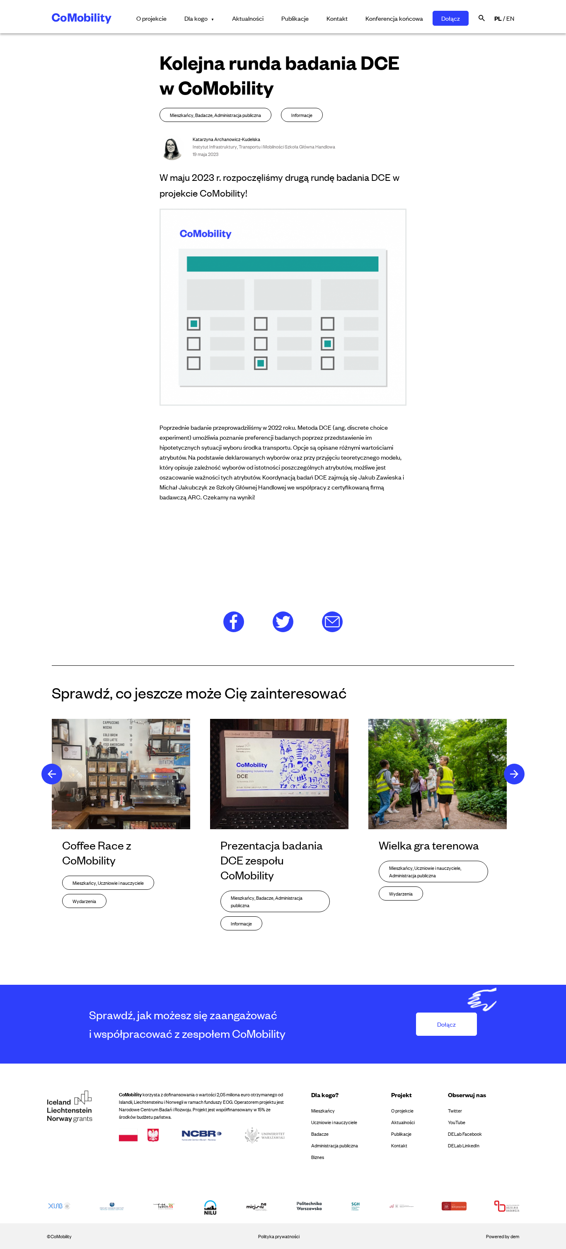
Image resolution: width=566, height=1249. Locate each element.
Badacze (320, 1133)
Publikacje (295, 18)
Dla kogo (196, 18)
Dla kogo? (325, 1094)
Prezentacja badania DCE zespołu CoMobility (271, 860)
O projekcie (151, 18)
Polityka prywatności (279, 1236)
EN (510, 18)
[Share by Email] (332, 620)
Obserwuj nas (467, 1094)
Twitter (455, 1110)
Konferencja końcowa (394, 18)
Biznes (317, 1157)
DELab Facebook (465, 1133)
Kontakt (337, 18)
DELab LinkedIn (463, 1145)
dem (514, 1236)
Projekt (401, 1094)
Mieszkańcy (323, 1110)
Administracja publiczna (334, 1145)
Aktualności (248, 18)
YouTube (456, 1122)
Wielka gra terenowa (429, 845)
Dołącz (450, 18)
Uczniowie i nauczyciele (334, 1122)
